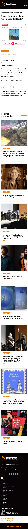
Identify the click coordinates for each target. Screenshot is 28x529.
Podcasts (8, 11)
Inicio (2, 11)
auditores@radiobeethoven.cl (14, 464)
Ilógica (11, 523)
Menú (25, 5)
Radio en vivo (14, 526)
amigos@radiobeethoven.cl (8, 470)
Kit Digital (10, 521)
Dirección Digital (9, 518)
